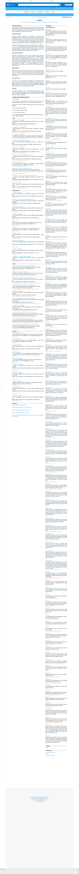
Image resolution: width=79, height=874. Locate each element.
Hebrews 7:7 (48, 235)
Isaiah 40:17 (47, 691)
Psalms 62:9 (47, 652)
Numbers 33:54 (48, 428)
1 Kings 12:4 (47, 491)
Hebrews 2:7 (48, 218)
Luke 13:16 (47, 61)
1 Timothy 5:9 (48, 202)
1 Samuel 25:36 (48, 474)
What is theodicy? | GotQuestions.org (19, 405)
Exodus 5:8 (47, 300)
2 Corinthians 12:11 (49, 153)
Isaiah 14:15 (47, 685)
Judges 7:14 (47, 457)
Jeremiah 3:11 (48, 703)
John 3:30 (14, 41)
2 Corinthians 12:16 (49, 175)
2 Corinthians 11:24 (49, 147)
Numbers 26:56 (48, 421)
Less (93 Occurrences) (50, 755)
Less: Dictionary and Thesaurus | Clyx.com (20, 412)
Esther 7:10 (47, 580)
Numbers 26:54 (48, 413)
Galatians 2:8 (48, 181)
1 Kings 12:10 (48, 508)
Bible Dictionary (24, 415)
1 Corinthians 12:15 (49, 118)
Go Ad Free (2, 869)
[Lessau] (77, 390)
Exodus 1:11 (47, 291)
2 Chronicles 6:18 (48, 525)
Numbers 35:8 (48, 440)
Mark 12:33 (47, 45)
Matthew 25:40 (16, 80)
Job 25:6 (47, 627)
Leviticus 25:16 (48, 387)
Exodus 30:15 (48, 344)
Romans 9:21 (48, 92)
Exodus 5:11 (47, 308)
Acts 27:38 (47, 80)
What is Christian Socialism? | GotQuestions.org (21, 407)
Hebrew (45, 22)
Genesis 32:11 (48, 275)
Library (48, 22)
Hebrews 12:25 (48, 241)
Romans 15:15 (48, 99)
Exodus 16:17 (48, 323)
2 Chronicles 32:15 (49, 560)
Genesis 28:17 (48, 259)
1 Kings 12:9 (47, 499)
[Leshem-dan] (1, 390)
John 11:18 (47, 74)
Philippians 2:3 (15, 46)
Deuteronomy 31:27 (49, 449)
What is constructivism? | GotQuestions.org (20, 410)
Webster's (26, 22)
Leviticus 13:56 (48, 371)
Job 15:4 (47, 608)
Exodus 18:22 (48, 329)
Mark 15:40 (47, 54)
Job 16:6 (47, 621)
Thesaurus (37, 22)
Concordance (32, 22)
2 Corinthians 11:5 (49, 141)
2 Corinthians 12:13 (49, 161)
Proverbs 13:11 (48, 665)
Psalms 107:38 (48, 659)
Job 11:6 (47, 600)
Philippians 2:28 (48, 195)
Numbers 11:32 (48, 396)
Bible (8, 17)
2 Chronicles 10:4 (48, 533)
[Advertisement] (39, 779)
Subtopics (53, 22)
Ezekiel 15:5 (47, 717)
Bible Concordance (16, 415)
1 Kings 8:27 (47, 483)
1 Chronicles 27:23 (49, 518)
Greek (41, 22)
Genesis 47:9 (48, 283)
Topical (11, 17)
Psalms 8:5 (47, 646)
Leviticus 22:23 (48, 380)
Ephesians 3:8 (48, 188)
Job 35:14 (47, 640)
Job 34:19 (47, 633)
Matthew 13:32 (48, 29)
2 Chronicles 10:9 (48, 542)
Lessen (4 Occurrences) (50, 752)
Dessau (47, 753)
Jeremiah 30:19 (48, 709)
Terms (57, 22)
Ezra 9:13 (47, 571)
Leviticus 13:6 (48, 353)
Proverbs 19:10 (48, 679)
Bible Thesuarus (15, 416)
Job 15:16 (47, 615)
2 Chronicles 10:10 (49, 550)
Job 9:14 (47, 594)
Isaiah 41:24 (47, 697)
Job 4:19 (47, 587)
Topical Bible (40, 415)
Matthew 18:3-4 (15, 73)
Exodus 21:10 (48, 338)
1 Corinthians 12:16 (49, 125)
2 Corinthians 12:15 (49, 169)
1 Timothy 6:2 (48, 208)
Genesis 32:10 (48, 267)
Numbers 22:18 (48, 404)
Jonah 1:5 (47, 735)
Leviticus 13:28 (48, 363)
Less (46, 747)
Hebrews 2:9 (48, 225)
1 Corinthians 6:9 (48, 107)
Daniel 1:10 (47, 724)
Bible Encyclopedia (32, 415)
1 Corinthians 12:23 (49, 132)
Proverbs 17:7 (48, 673)
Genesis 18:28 (48, 251)
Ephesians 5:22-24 (36, 58)
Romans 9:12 (48, 87)
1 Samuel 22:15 (48, 465)
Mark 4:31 (47, 38)
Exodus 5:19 (47, 314)
